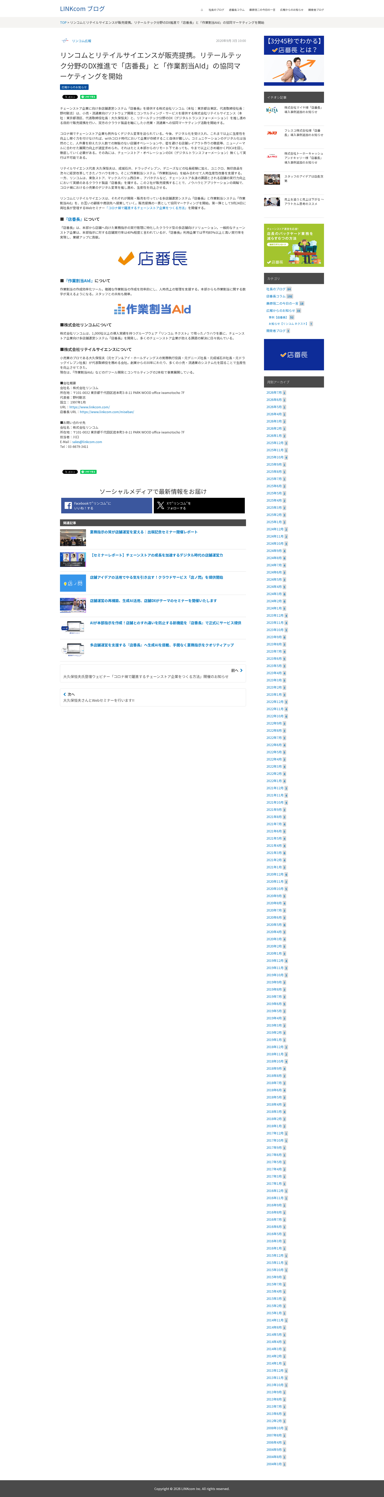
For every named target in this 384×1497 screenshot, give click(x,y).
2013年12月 (275, 1370)
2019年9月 (274, 982)
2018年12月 (275, 1046)
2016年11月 (275, 1197)
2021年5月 (274, 838)
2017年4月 (274, 1169)
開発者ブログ (316, 10)
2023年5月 (274, 665)
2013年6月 (274, 1413)
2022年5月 (274, 751)
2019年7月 (274, 996)
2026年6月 (274, 399)
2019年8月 (274, 989)
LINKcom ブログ (82, 8)
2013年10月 (275, 1384)
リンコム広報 (81, 40)
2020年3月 (274, 938)
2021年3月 (274, 852)
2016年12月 (275, 1190)
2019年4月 (274, 1018)
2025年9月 (274, 464)
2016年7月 (274, 1219)
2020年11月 (275, 881)
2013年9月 (274, 1392)
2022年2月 (274, 773)
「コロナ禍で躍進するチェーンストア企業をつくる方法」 (146, 207)
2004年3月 (274, 1463)
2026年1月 (274, 435)
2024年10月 (275, 543)
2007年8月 (274, 1435)
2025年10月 (275, 457)
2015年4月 (274, 1291)
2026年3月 (274, 421)
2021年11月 (275, 795)
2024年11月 (275, 536)
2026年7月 (274, 392)
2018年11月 (275, 1054)
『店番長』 (74, 219)
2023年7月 (274, 651)
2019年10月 (275, 974)
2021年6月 (274, 831)
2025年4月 (274, 500)
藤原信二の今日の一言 (262, 10)
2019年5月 (274, 1010)
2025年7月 (274, 478)
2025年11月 (275, 449)
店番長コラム (237, 10)
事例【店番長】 (278, 317)
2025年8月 (274, 471)
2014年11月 (275, 1320)
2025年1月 (274, 521)
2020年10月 (275, 888)
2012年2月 (274, 1420)
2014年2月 (274, 1356)
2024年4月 (274, 586)
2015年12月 (275, 1255)
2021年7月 (274, 823)
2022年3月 (274, 766)
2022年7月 (274, 737)
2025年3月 (274, 507)
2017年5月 (274, 1161)
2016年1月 (274, 1248)
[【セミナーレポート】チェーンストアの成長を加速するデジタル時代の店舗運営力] (141, 567)
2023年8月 (274, 644)
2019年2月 (274, 1032)
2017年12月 (275, 1133)
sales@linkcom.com (87, 441)
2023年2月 (274, 687)
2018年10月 (275, 1061)
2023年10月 (275, 629)
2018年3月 (274, 1111)
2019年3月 (274, 1025)
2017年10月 (275, 1140)
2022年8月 (274, 730)
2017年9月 (274, 1147)
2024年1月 (274, 608)
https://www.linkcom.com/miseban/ (107, 411)
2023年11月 (275, 622)
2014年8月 (274, 1327)
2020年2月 (274, 946)
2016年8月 (274, 1212)
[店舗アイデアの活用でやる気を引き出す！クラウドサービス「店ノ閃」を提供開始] (141, 590)
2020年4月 (274, 931)
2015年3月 (274, 1298)
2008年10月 (275, 1427)
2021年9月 (274, 809)
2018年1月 (274, 1125)
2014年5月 (274, 1334)
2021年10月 (275, 802)
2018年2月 (274, 1118)
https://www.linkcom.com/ (89, 407)
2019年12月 (275, 960)
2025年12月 (275, 442)
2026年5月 (274, 406)
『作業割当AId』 (79, 280)
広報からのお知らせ (292, 10)
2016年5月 (274, 1233)
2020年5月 (274, 924)
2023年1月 (274, 694)
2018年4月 (274, 1104)
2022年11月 (275, 708)
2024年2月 (274, 600)
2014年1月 (274, 1363)
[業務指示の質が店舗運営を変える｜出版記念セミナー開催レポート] (129, 544)
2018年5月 (274, 1097)
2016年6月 (274, 1226)
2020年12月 (275, 874)
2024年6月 (274, 572)
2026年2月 (274, 428)
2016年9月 (274, 1205)
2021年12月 (275, 787)
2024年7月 (274, 565)
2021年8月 (274, 816)
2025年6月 (274, 485)
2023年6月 (274, 658)
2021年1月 (274, 867)
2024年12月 (275, 529)
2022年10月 (275, 716)
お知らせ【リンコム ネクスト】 (289, 324)
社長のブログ (216, 10)
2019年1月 (274, 1039)
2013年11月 (275, 1377)
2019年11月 (275, 967)
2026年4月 (274, 414)
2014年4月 (274, 1341)
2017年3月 (274, 1176)
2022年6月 (274, 744)
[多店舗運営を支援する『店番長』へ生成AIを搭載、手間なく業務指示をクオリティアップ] (147, 656)
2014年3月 (274, 1348)
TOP (63, 22)
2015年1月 (274, 1312)
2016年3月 (274, 1241)
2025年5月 (274, 493)
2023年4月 (274, 672)
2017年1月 (274, 1183)
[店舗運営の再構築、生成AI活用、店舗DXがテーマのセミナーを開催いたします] (138, 612)
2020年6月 (274, 917)
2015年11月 (275, 1262)
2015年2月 (274, 1305)
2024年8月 (274, 557)
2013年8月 (274, 1399)
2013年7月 (274, 1406)
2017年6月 (274, 1154)
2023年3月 (274, 680)
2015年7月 (274, 1284)
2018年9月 (274, 1068)
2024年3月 (274, 593)
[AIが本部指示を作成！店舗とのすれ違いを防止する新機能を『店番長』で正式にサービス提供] (150, 634)
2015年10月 (275, 1269)
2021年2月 (274, 859)
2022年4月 (274, 759)
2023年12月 (275, 615)
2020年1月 (274, 953)
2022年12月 (275, 701)
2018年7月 (274, 1082)
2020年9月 (274, 895)
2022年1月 (274, 780)
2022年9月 (274, 723)
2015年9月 (274, 1276)
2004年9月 (274, 1449)
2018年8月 (274, 1075)
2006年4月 (274, 1442)
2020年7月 (274, 910)
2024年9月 (274, 550)
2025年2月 (274, 514)
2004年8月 (274, 1456)
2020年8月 (274, 903)
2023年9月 (274, 636)
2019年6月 (274, 1003)
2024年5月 (274, 579)
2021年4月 (274, 845)
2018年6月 (274, 1089)
